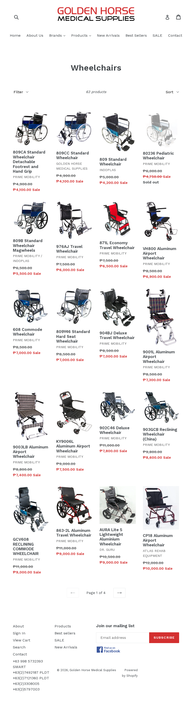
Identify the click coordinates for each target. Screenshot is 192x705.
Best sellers (65, 633)
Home (15, 35)
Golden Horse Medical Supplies (93, 670)
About (18, 626)
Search (19, 647)
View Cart (21, 640)
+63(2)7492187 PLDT (31, 672)
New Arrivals (108, 35)
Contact (175, 35)
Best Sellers (136, 35)
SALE (157, 35)
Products (82, 35)
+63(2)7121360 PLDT (31, 678)
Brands (58, 35)
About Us (34, 35)
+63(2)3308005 (26, 683)
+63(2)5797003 (26, 689)
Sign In (19, 633)
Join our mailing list (115, 625)
